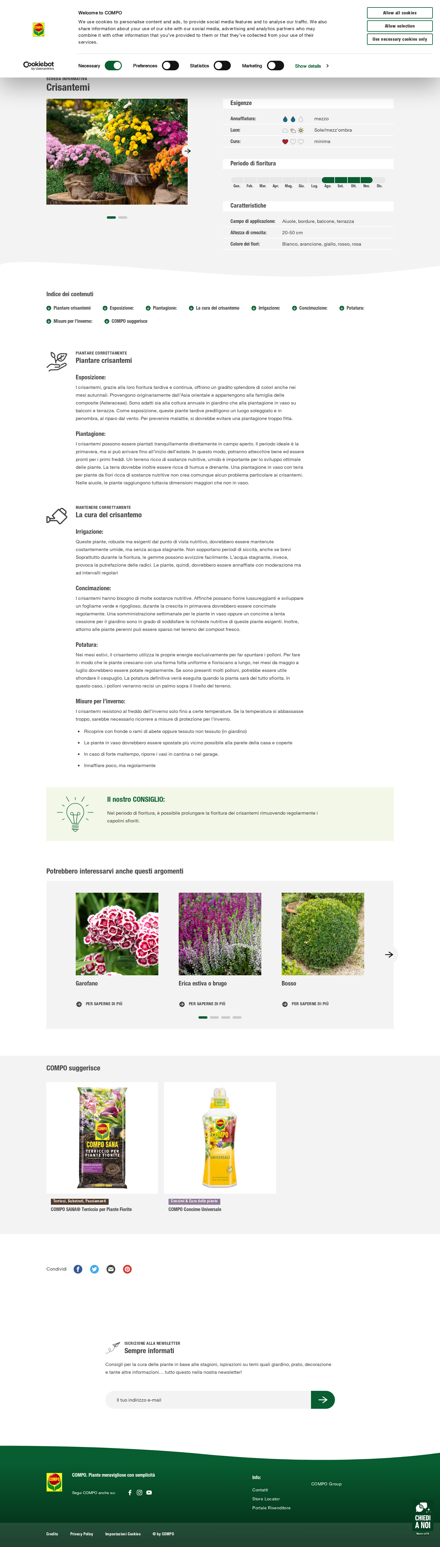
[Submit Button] (323, 1400)
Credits (52, 1535)
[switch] (170, 65)
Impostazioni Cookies (123, 1535)
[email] (111, 1269)
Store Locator (266, 1499)
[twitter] (94, 1269)
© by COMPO (163, 1535)
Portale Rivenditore (271, 1508)
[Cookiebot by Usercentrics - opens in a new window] (39, 65)
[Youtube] (149, 1492)
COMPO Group (326, 1484)
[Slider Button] (188, 151)
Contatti (260, 1490)
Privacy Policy (81, 1535)
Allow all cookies (400, 13)
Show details (308, 66)
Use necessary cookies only (400, 39)
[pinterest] (127, 1269)
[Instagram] (139, 1492)
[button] (111, 217)
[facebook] (78, 1269)
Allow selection (400, 26)
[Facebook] (130, 1492)
